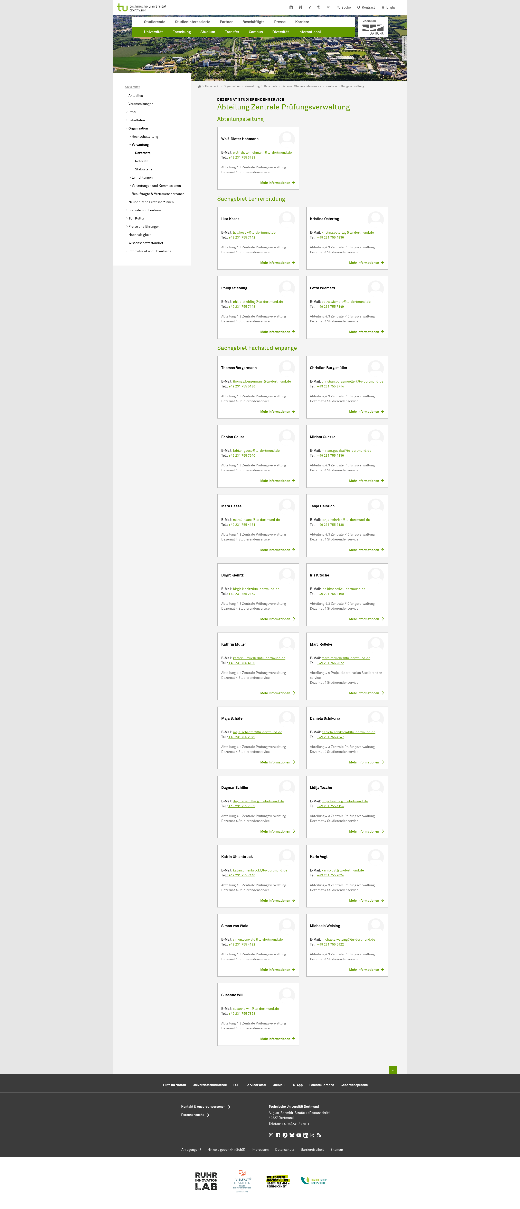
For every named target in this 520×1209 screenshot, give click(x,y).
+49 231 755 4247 (330, 737)
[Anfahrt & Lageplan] (309, 7)
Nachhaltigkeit (140, 234)
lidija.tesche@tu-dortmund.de (345, 801)
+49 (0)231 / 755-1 (295, 1124)
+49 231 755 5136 (241, 386)
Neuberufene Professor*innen (151, 202)
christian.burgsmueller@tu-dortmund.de (352, 381)
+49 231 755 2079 (241, 737)
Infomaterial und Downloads (150, 251)
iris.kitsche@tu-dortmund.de (344, 589)
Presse (280, 22)
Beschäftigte (254, 22)
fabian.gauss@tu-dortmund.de (256, 450)
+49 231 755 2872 (330, 663)
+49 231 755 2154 (241, 593)
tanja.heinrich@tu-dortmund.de (346, 519)
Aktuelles (136, 95)
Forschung (181, 32)
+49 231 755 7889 (241, 806)
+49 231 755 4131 (241, 524)
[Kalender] (291, 7)
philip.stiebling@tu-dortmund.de (258, 301)
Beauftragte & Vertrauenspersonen (158, 194)
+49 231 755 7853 (241, 1013)
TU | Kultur (136, 218)
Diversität (280, 32)
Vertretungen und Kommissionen (156, 185)
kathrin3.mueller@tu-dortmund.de (259, 658)
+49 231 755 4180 (241, 663)
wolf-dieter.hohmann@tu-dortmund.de (262, 152)
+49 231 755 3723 (241, 157)
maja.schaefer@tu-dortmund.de (257, 732)
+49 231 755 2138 (330, 524)
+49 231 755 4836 (330, 237)
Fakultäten (137, 120)
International (310, 32)
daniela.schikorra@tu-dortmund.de (348, 732)
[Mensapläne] (300, 7)
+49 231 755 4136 (330, 455)
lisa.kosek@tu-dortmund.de (254, 232)
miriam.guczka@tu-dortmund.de (346, 450)
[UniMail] (328, 7)
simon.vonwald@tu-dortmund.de (258, 939)
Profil (133, 112)
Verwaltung (140, 144)
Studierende (154, 22)
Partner (226, 22)
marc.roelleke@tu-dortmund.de (346, 658)
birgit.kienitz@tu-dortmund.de (256, 589)
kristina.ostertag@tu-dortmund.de (348, 232)
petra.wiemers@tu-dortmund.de (346, 301)
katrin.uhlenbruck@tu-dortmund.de (260, 870)
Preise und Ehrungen (144, 226)
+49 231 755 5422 (330, 944)
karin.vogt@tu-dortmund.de (343, 870)
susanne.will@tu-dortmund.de (256, 1008)
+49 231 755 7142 (241, 237)
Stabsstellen (144, 169)
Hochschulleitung (145, 136)
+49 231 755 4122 (241, 944)
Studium (207, 32)
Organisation (138, 128)
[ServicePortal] (319, 7)
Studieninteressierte (192, 22)
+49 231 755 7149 (330, 306)
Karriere (302, 22)
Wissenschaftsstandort (146, 243)
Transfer (232, 32)
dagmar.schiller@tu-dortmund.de (258, 801)
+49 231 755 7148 (241, 306)
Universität (153, 32)
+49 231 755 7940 (241, 455)
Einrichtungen (142, 177)
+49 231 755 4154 (330, 806)
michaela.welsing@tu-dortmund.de (348, 939)
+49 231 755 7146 (241, 875)
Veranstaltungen (141, 104)
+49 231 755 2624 (330, 875)
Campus (256, 32)
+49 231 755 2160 (330, 593)
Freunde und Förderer (145, 210)
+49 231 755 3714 (330, 386)
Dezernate (143, 153)
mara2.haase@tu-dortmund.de (256, 519)
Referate (141, 161)
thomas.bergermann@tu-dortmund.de (262, 381)
